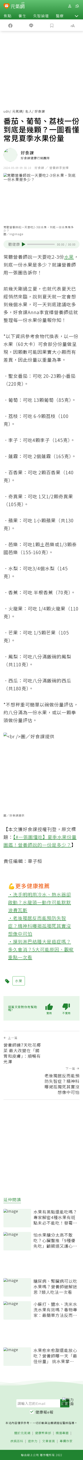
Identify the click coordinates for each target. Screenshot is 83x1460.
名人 (28, 111)
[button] (76, 16)
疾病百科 (16, 1441)
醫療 (60, 15)
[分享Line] (31, 25)
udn (6, 111)
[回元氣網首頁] (17, 5)
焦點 (8, 15)
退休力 (33, 1441)
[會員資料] (69, 6)
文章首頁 (48, 1441)
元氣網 (17, 111)
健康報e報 (44, 1412)
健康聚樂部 (43, 1433)
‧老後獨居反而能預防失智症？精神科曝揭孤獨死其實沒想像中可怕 (39, 926)
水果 (69, 256)
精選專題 (62, 1433)
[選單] (77, 6)
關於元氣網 (22, 1433)
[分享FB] (10, 25)
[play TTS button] (24, 244)
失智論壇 (41, 15)
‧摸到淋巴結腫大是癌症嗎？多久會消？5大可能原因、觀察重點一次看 (41, 949)
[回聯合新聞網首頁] (6, 6)
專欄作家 (66, 1441)
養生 (22, 15)
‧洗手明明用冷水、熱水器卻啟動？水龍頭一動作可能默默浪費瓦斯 (39, 902)
